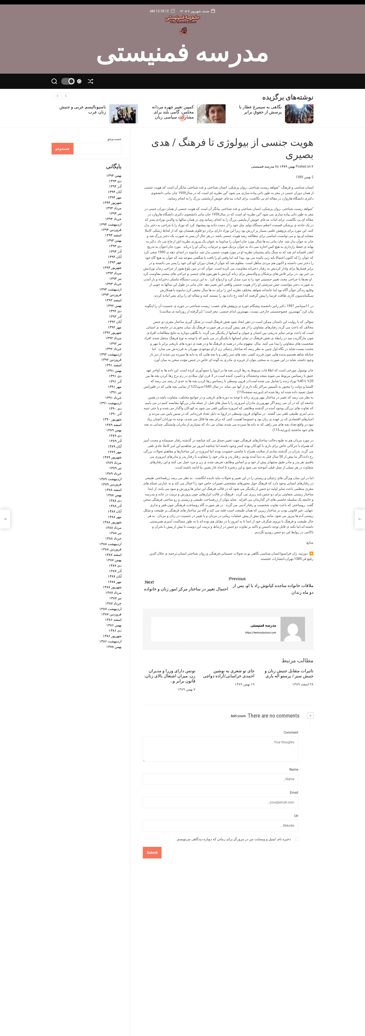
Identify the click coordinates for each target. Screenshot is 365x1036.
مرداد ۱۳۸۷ (113, 593)
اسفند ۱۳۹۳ (113, 235)
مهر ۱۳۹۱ (114, 387)
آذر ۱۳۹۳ (115, 251)
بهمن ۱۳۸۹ (113, 430)
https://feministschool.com (260, 632)
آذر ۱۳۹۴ (115, 186)
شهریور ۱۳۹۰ (112, 419)
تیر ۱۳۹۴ (115, 213)
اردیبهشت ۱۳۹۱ (110, 403)
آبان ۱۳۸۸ (114, 511)
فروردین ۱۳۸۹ (111, 484)
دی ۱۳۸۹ (115, 436)
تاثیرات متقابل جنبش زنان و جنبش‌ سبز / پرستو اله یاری (289, 673)
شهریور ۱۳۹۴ (112, 203)
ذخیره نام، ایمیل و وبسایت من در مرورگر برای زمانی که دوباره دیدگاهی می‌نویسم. (233, 839)
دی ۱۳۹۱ (115, 376)
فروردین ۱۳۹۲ (111, 360)
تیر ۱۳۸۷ (115, 598)
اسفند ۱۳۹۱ (113, 365)
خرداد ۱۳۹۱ (113, 398)
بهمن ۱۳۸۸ (113, 495)
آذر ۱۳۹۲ (115, 316)
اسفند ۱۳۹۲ (113, 300)
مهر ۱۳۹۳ (114, 262)
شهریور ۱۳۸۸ (112, 522)
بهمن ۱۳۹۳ (113, 240)
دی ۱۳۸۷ (115, 565)
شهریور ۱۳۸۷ (112, 587)
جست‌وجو (114, 139)
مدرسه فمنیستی (182, 50)
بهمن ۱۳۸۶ (113, 625)
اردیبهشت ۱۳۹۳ (110, 289)
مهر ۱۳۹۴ (114, 197)
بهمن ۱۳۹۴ (113, 176)
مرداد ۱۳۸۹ (113, 463)
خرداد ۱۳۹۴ (113, 219)
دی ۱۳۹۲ (115, 311)
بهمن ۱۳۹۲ (113, 305)
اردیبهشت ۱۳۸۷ (110, 609)
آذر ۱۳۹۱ (115, 381)
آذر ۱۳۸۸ (115, 506)
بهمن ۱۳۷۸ (113, 647)
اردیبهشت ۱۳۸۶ (110, 641)
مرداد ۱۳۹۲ (113, 338)
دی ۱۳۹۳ (115, 246)
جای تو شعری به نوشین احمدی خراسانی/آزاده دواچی (229, 673)
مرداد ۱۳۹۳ (113, 273)
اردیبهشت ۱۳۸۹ (110, 479)
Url (296, 816)
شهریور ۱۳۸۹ (112, 457)
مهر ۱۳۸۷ (114, 582)
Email (294, 793)
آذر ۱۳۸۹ (115, 441)
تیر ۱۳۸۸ (115, 533)
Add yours (238, 716)
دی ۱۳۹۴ (115, 181)
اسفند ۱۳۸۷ (113, 555)
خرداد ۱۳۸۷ (113, 603)
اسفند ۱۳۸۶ (113, 620)
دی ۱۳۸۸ (115, 501)
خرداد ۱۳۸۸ (113, 538)
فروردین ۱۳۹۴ (111, 230)
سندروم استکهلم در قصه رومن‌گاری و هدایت (84, 109)
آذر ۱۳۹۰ (115, 414)
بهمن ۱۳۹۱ (113, 371)
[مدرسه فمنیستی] (293, 629)
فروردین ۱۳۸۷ (111, 614)
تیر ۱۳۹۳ (115, 278)
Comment (291, 733)
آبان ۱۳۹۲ (114, 322)
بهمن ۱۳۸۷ (113, 560)
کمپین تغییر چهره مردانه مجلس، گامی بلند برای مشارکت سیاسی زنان (261, 112)
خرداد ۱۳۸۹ (113, 473)
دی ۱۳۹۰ (115, 408)
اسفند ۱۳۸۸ (113, 490)
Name (293, 769)
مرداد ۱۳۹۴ (113, 208)
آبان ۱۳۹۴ (114, 192)
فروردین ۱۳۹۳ (111, 295)
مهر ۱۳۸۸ (114, 517)
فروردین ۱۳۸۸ (111, 549)
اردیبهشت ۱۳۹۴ (110, 224)
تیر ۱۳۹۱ (115, 392)
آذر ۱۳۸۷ (115, 571)
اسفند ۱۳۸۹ (113, 425)
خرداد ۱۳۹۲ (113, 349)
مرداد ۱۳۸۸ (113, 528)
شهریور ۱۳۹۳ (112, 268)
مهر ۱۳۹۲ (114, 327)
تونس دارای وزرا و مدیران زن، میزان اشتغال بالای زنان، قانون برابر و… (169, 675)
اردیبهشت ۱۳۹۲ (110, 354)
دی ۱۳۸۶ (115, 630)
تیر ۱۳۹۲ (115, 344)
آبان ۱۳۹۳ (114, 257)
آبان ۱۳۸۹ (114, 446)
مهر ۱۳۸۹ (114, 452)
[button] (57, 96)
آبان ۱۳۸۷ (114, 576)
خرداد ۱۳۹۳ (113, 284)
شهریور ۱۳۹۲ (112, 333)
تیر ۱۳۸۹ (115, 468)
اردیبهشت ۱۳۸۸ (110, 544)
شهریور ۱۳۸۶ (112, 636)
